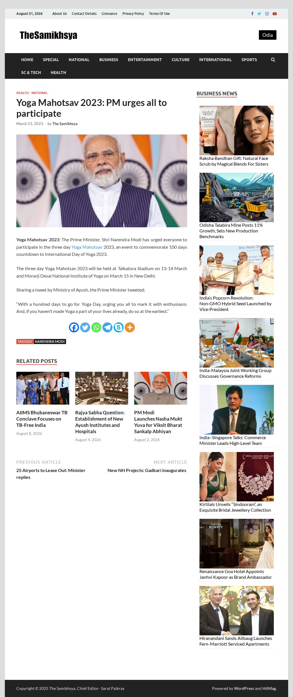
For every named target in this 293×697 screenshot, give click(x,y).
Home (27, 59)
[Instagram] (267, 13)
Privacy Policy (133, 13)
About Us (59, 13)
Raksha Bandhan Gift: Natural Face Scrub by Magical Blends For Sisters (233, 160)
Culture (180, 59)
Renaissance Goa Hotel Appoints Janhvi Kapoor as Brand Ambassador (235, 574)
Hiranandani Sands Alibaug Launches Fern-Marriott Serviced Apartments (235, 640)
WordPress (244, 688)
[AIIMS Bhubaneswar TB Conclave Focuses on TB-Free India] (42, 406)
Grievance (109, 13)
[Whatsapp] (96, 327)
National (79, 59)
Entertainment (145, 59)
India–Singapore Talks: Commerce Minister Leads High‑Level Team (232, 440)
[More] (130, 327)
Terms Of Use (159, 13)
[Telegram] (107, 327)
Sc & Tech (31, 72)
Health (58, 72)
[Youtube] (274, 13)
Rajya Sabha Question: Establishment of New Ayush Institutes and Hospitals (100, 421)
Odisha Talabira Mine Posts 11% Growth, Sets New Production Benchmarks (231, 230)
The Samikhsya (65, 123)
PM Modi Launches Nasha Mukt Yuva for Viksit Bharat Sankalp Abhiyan (158, 421)
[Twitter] (259, 13)
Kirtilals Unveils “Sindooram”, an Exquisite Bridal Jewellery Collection (235, 507)
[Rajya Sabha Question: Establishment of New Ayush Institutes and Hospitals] (101, 406)
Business (108, 59)
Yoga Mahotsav (87, 247)
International (215, 59)
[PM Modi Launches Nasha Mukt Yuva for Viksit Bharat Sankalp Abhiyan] (160, 406)
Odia (267, 35)
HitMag (269, 688)
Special (51, 59)
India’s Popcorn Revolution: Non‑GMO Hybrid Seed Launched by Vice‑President (235, 303)
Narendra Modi (50, 341)
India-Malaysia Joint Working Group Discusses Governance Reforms (235, 373)
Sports (249, 59)
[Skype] (119, 327)
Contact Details (84, 13)
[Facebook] (252, 13)
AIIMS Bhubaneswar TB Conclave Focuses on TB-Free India (42, 418)
